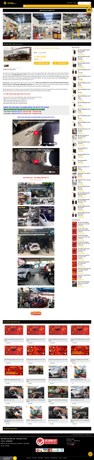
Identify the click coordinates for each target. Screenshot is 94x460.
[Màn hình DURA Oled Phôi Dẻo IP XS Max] (74, 52)
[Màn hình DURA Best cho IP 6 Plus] (74, 124)
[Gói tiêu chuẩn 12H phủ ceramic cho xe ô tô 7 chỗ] (74, 244)
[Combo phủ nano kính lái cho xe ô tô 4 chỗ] (74, 264)
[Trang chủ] (11, 3)
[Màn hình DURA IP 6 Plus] (74, 156)
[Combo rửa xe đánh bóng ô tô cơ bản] (74, 277)
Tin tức (60, 457)
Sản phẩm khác (54, 457)
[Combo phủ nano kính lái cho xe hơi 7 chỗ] (74, 257)
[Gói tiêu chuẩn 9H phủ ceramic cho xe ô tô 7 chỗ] (74, 237)
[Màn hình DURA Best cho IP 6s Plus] (74, 111)
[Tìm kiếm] (90, 3)
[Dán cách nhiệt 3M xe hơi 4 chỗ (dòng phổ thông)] (36, 392)
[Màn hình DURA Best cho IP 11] (74, 71)
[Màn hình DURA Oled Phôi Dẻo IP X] (74, 65)
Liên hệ (65, 457)
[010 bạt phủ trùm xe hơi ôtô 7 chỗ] (74, 182)
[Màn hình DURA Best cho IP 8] (74, 91)
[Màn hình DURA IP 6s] (74, 150)
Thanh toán (46, 457)
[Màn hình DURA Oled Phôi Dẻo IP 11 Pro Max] (74, 201)
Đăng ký (75, 2)
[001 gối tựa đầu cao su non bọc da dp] (74, 131)
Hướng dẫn (40, 457)
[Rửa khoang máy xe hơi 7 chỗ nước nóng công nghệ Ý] (14, 412)
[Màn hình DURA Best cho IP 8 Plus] (74, 85)
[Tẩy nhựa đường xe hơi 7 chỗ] (80, 392)
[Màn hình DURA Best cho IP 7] (74, 104)
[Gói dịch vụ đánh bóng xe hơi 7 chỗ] (80, 371)
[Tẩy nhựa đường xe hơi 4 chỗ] (58, 371)
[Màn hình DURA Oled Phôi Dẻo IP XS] (74, 58)
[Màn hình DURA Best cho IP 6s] (74, 117)
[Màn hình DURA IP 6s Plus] (74, 144)
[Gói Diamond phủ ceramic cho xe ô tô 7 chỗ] (74, 251)
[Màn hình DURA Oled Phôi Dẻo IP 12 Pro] (74, 208)
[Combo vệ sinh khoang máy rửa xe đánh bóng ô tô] (74, 270)
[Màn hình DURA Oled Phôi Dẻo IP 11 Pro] (74, 215)
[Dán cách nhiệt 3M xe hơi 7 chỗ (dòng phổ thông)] (80, 412)
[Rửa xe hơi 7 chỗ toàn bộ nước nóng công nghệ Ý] (58, 391)
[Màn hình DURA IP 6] (74, 162)
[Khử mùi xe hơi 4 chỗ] (58, 412)
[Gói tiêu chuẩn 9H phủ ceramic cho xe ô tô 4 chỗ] (74, 231)
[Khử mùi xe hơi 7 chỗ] (13, 392)
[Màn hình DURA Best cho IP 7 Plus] (74, 98)
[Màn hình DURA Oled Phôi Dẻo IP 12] (74, 188)
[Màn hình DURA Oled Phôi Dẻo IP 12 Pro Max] (74, 195)
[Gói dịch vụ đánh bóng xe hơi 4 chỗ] (36, 412)
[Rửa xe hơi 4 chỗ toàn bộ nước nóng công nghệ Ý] (74, 283)
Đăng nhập (69, 2)
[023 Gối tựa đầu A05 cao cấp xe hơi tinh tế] (74, 137)
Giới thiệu (34, 457)
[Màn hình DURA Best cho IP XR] (74, 78)
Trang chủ (28, 457)
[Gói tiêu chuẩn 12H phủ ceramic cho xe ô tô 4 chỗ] (74, 224)
